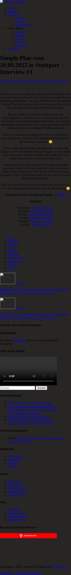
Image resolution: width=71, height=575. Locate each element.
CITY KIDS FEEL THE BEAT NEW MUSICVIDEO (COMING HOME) (31, 421)
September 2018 (17, 491)
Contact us (14, 48)
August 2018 (15, 495)
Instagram (21, 31)
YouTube (13, 11)
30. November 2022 (12, 81)
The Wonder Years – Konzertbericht (29, 402)
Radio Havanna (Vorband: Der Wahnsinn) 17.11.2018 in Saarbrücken (33, 411)
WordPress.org (16, 519)
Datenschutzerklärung (29, 573)
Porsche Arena (16, 257)
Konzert (12, 244)
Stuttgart (13, 264)
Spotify (19, 18)
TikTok (19, 35)
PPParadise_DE (41, 224)
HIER (62, 194)
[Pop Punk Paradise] (13, 1)
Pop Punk (13, 254)
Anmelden (14, 509)
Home (11, 8)
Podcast (12, 14)
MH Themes (59, 566)
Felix (11, 237)
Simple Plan (15, 261)
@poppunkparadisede (41, 214)
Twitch (19, 38)
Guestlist (20, 21)
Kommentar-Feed (18, 516)
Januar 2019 (15, 484)
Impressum (6, 573)
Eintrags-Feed (16, 513)
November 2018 (17, 488)
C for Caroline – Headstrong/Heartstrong (32, 406)
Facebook (21, 45)
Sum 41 (12, 268)
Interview (49, 81)
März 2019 (14, 481)
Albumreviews (24, 25)
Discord (20, 42)
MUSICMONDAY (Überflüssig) (27, 416)
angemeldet (19, 340)
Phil (27, 81)
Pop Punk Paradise (42, 207)
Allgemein (36, 81)
